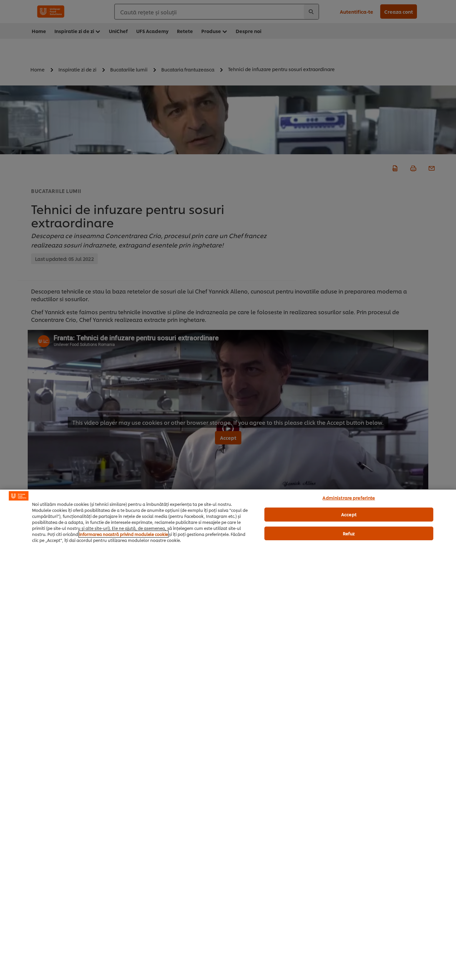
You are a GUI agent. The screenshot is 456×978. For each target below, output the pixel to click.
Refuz (349, 533)
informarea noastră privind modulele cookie (123, 534)
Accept (349, 514)
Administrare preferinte (348, 498)
